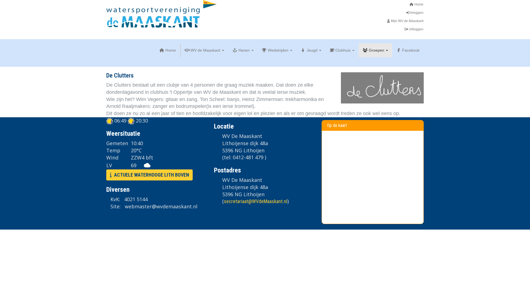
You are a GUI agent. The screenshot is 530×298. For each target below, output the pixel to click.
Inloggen (416, 13)
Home (418, 4)
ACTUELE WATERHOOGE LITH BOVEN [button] (150, 175)
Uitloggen (415, 29)
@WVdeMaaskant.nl (255, 201)
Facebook (410, 50)
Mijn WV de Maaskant (406, 21)
